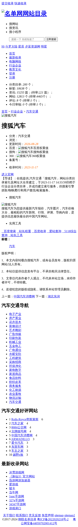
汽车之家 (17, 423)
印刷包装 (15, 338)
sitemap (59, 515)
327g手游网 (16, 500)
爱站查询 (54, 231)
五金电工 (15, 346)
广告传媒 (15, 334)
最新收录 (15, 57)
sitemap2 (69, 515)
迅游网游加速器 (19, 480)
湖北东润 (54, 296)
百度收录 (39, 231)
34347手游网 (17, 504)
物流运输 (15, 397)
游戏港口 (15, 508)
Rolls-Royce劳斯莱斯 (24, 419)
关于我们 (9, 515)
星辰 (21, 46)
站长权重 (24, 231)
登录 (12, 73)
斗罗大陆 (11, 46)
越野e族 (18, 454)
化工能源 (15, 389)
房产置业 (15, 318)
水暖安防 (15, 354)
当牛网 (13, 492)
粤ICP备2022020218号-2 (53, 519)
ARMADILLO (20, 439)
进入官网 (8, 174)
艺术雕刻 (15, 330)
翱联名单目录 (27, 519)
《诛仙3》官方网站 (22, 476)
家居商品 (15, 374)
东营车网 (17, 446)
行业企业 (15, 65)
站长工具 (15, 235)
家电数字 (15, 370)
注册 (12, 77)
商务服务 (15, 386)
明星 (44, 46)
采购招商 (15, 362)
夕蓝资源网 (32, 46)
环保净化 (15, 366)
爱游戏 (13, 484)
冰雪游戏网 (16, 472)
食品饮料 (15, 378)
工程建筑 (15, 358)
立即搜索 (51, 39)
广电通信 (15, 350)
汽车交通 (32, 111)
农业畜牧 (15, 393)
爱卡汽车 (17, 442)
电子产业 (15, 314)
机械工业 (15, 342)
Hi (3, 46)
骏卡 (12, 488)
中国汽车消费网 (24, 296)
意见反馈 (35, 515)
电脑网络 (15, 61)
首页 (12, 53)
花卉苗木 (15, 322)
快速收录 (20, 3)
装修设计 (15, 326)
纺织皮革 (15, 382)
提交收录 (8, 3)
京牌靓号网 (19, 431)
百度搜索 (9, 231)
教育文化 (15, 69)
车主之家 (17, 450)
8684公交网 (19, 427)
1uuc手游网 (16, 496)
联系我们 (22, 515)
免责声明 (48, 515)
